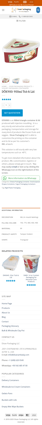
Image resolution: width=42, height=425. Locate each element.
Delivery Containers (10, 380)
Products (6, 308)
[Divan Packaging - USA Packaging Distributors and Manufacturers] (21, 10)
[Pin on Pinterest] (24, 194)
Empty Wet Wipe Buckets (13, 406)
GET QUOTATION (12, 113)
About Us (6, 312)
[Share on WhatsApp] (4, 194)
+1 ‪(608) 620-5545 (16, 360)
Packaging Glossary (10, 326)
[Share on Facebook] (9, 194)
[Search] (38, 10)
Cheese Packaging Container (19, 182)
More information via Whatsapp (22, 178)
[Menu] (3, 10)
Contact (5, 321)
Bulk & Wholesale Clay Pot (13, 330)
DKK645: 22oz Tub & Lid (11, 276)
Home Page (7, 303)
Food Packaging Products (20, 86)
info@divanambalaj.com (18, 354)
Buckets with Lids (9, 400)
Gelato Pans (7, 393)
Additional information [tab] (12, 210)
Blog (4, 317)
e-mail (14, 167)
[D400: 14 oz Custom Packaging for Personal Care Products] (31, 264)
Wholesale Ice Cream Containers (16, 387)
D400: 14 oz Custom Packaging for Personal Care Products (31, 278)
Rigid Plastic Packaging (12, 188)
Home (4, 86)
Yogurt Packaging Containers (15, 88)
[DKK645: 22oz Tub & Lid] (11, 264)
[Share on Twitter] (14, 194)
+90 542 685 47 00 (19, 365)
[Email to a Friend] (19, 194)
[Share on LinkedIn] (30, 194)
